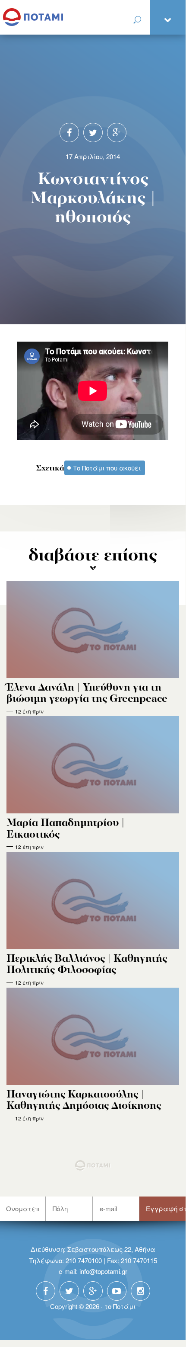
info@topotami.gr (103, 1271)
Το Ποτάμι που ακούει (107, 467)
